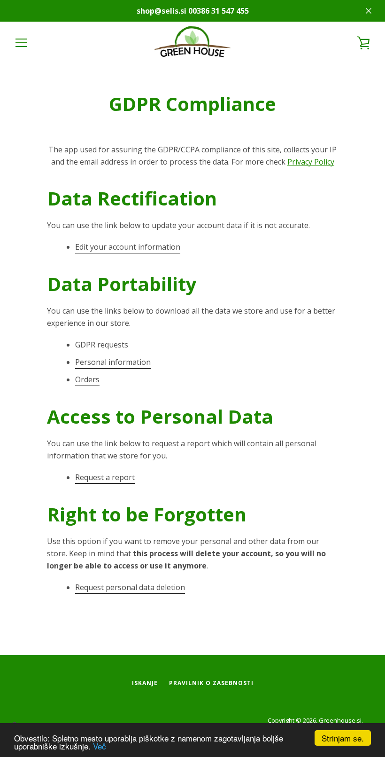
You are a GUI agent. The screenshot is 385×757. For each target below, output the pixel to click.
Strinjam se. (343, 738)
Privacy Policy (310, 162)
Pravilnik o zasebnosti (211, 683)
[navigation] (21, 43)
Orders (87, 379)
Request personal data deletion (130, 587)
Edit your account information (127, 247)
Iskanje (145, 683)
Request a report (105, 477)
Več (99, 746)
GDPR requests (101, 344)
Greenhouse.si (340, 720)
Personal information (113, 362)
